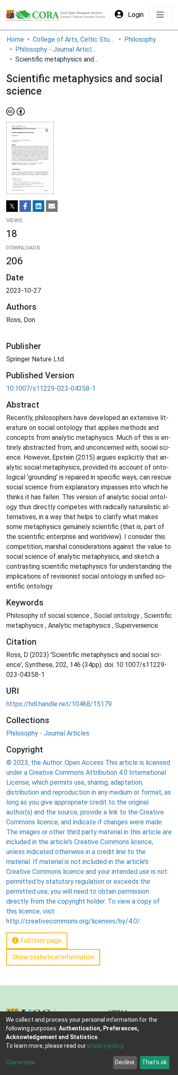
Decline (125, 1062)
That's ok (154, 1062)
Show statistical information (53, 957)
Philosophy (140, 39)
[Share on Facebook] (25, 206)
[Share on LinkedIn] (38, 206)
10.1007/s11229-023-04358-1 (51, 388)
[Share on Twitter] (12, 206)
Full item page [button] (40, 940)
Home (15, 39)
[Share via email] (52, 206)
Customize (20, 1062)
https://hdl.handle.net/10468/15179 (59, 704)
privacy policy (105, 1045)
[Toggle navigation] (160, 15)
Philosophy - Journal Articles (56, 49)
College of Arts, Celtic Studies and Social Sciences (74, 39)
